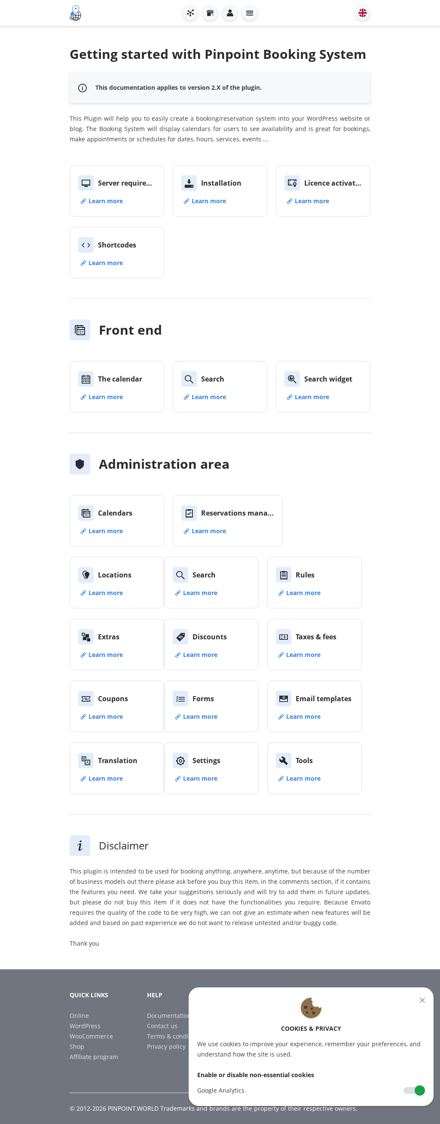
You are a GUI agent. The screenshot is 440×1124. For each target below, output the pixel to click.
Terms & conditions (175, 1036)
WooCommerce (91, 1036)
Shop (77, 1046)
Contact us (162, 1026)
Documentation (169, 1015)
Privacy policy (166, 1046)
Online (79, 1015)
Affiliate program (94, 1057)
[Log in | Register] (230, 13)
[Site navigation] (249, 13)
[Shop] (210, 13)
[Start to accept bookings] (190, 13)
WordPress (85, 1026)
